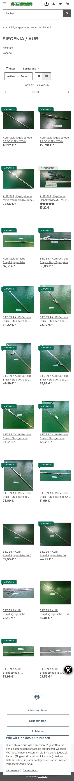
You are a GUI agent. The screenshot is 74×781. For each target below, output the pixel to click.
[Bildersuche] (46, 4)
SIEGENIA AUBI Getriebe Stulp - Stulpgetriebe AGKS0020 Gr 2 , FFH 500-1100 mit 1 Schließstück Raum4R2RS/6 (17, 436)
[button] (53, 4)
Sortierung (29, 68)
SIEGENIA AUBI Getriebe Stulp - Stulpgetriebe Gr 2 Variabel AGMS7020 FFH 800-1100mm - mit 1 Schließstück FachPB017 (55, 495)
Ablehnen (38, 731)
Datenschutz (30, 770)
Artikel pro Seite (17, 76)
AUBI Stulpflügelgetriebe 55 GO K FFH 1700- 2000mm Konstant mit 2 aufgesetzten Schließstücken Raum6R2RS (17, 139)
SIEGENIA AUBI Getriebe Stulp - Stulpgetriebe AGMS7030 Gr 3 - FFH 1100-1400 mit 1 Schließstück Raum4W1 (17, 495)
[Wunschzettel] (60, 4)
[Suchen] (67, 13)
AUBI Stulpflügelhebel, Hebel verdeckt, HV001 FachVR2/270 (53, 198)
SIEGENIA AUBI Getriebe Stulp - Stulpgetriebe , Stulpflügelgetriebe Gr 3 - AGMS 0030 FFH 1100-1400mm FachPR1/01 (18, 377)
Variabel (7, 52)
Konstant (8, 47)
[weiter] (68, 92)
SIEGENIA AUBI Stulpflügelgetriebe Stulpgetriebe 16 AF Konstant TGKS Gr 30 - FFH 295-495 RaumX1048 (18, 612)
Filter (11, 68)
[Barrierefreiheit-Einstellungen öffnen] (68, 670)
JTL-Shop (43, 776)
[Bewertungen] (47, 203)
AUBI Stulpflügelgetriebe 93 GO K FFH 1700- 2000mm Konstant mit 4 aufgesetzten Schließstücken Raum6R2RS (54, 139)
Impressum (12, 770)
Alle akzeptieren (38, 710)
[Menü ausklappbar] (4, 2)
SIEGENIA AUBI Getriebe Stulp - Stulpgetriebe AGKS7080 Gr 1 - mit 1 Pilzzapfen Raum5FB (54, 436)
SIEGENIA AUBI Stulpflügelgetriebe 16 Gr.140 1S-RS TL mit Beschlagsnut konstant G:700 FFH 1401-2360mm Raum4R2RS (55, 553)
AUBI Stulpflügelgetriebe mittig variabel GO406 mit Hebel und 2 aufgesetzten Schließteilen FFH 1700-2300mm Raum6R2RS (18, 198)
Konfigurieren (37, 720)
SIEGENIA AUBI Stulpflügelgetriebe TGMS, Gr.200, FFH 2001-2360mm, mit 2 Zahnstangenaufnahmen (55, 612)
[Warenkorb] (67, 4)
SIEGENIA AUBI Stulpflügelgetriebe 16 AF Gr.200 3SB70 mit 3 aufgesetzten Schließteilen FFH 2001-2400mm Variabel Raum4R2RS (18, 553)
